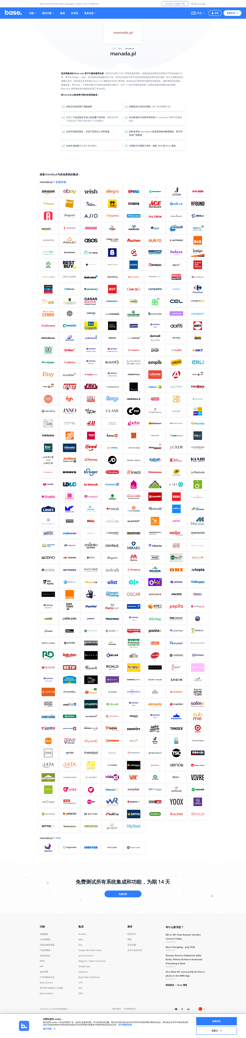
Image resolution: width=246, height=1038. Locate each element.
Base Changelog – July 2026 (180, 947)
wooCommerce (85, 955)
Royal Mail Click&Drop (89, 977)
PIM (58, 838)
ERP (41, 966)
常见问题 (131, 944)
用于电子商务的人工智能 (51, 987)
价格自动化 (45, 955)
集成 (62, 13)
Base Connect (46, 982)
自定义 (215, 1030)
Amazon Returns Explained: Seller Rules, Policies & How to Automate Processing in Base (184, 959)
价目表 (74, 13)
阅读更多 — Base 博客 (176, 984)
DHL (80, 987)
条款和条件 (116, 1008)
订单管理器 (45, 939)
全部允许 (216, 1021)
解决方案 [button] (47, 13)
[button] (197, 13)
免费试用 (231, 13)
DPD (80, 993)
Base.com (48, 1009)
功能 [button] (31, 13)
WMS (42, 961)
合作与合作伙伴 (134, 950)
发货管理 (44, 971)
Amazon (82, 934)
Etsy (80, 944)
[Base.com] (13, 13)
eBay (80, 939)
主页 (114, 48)
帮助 (129, 939)
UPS (80, 982)
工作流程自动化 (47, 977)
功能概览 (44, 934)
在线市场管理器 (47, 944)
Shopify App (84, 966)
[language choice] (202, 1009)
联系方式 (131, 934)
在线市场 (61, 182)
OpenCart (83, 971)
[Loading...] (176, 1009)
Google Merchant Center (90, 950)
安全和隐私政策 (129, 1008)
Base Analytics (46, 993)
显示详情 (47, 1028)
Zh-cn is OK (199, 3)
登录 (217, 13)
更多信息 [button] (89, 13)
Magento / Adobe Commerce (92, 961)
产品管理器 (45, 950)
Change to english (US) (175, 3)
